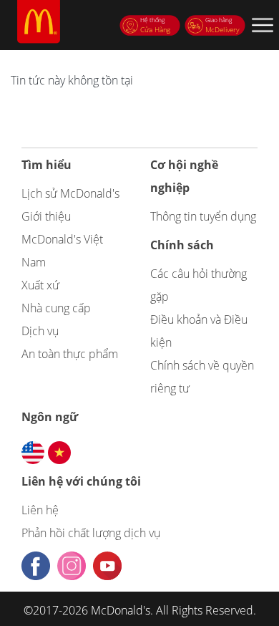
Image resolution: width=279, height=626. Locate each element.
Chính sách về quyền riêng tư (202, 376)
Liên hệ (40, 510)
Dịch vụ (40, 331)
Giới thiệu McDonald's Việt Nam (62, 239)
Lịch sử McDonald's (70, 193)
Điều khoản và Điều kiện (199, 331)
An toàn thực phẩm (69, 354)
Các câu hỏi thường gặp (198, 285)
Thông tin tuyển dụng (203, 216)
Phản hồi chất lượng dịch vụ (90, 533)
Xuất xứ (40, 285)
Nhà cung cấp (56, 308)
